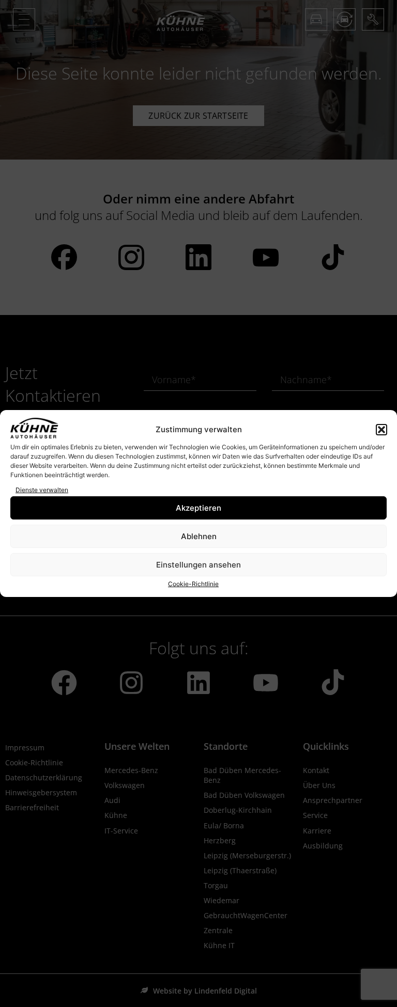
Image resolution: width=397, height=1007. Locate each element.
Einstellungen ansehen (198, 565)
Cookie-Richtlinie (193, 584)
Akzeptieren (198, 508)
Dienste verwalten (42, 490)
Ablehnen (199, 536)
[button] (381, 429)
